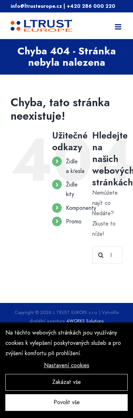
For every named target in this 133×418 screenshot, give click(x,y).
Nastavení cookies (66, 365)
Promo (74, 221)
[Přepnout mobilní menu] (118, 27)
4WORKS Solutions (85, 320)
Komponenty (81, 208)
